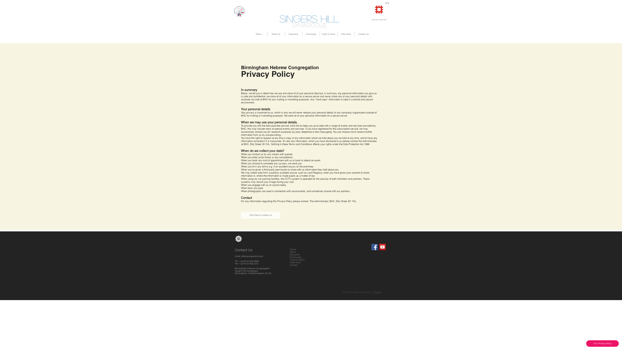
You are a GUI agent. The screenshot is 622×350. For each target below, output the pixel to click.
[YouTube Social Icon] (382, 247)
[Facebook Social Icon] (374, 247)
